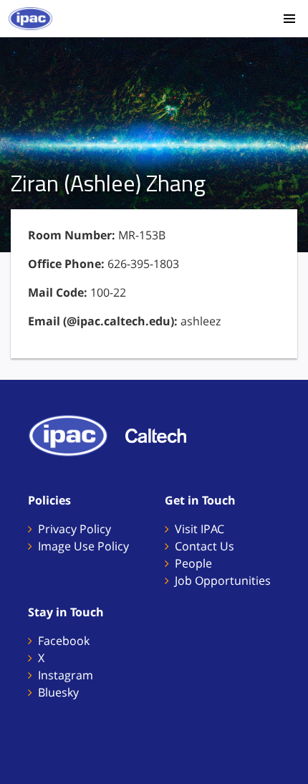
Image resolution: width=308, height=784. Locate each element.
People (193, 563)
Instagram (65, 675)
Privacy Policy (74, 529)
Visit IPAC (199, 529)
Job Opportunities (223, 580)
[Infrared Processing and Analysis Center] (75, 434)
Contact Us (204, 546)
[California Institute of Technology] (163, 434)
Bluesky (58, 692)
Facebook (64, 641)
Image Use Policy (83, 546)
